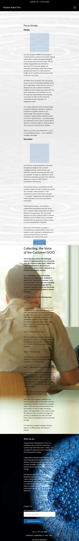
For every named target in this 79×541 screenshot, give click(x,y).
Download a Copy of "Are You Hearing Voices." (39, 242)
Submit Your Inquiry (33, 521)
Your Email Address (30, 510)
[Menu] (75, 7)
